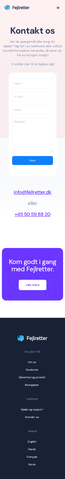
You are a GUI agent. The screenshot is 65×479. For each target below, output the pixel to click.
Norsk (32, 464)
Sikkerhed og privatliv (32, 377)
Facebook (32, 370)
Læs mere (33, 285)
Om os (32, 362)
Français (32, 457)
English (32, 441)
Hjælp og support (32, 409)
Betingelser (32, 385)
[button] (58, 8)
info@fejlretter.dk (32, 192)
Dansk (32, 449)
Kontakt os (32, 417)
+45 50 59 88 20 (32, 214)
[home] (17, 8)
